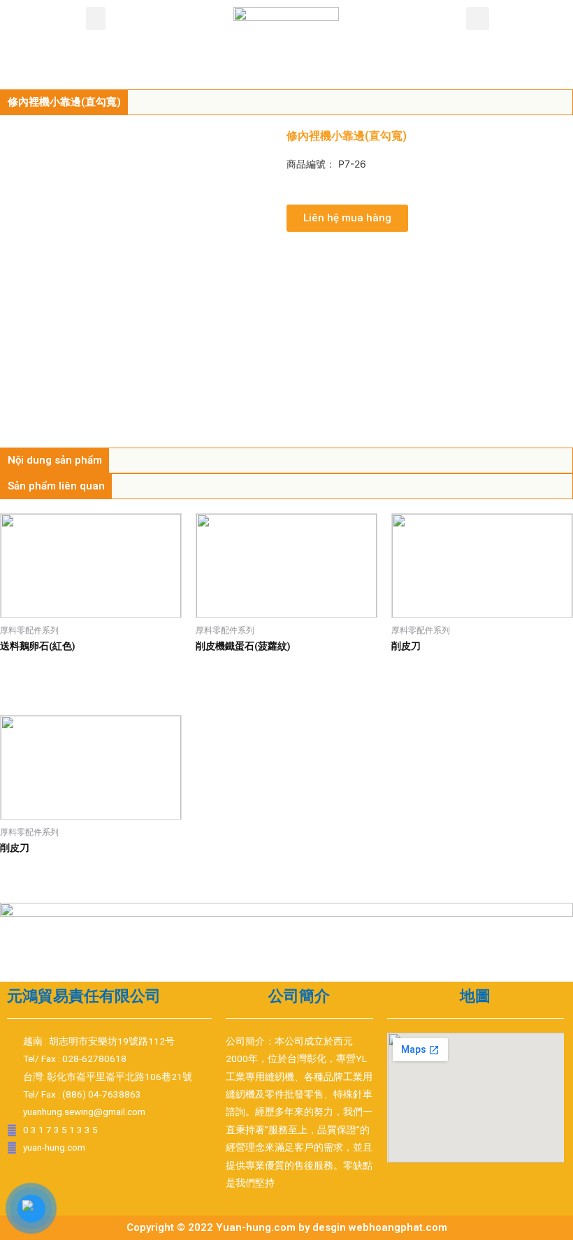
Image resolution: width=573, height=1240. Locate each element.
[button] (96, 18)
